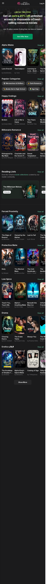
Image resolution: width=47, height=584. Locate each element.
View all (40, 45)
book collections (21, 175)
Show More (22, 382)
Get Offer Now (22, 36)
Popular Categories (11, 79)
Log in (42, 3)
